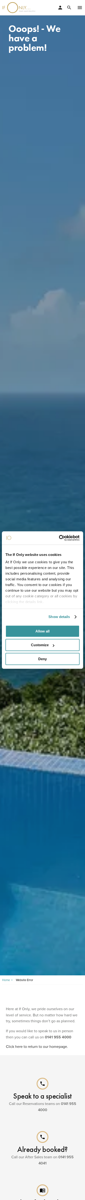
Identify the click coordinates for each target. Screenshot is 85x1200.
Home (6, 980)
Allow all (42, 631)
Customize (40, 645)
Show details (59, 617)
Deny (42, 659)
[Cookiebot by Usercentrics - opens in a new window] (60, 538)
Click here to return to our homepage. (37, 1046)
